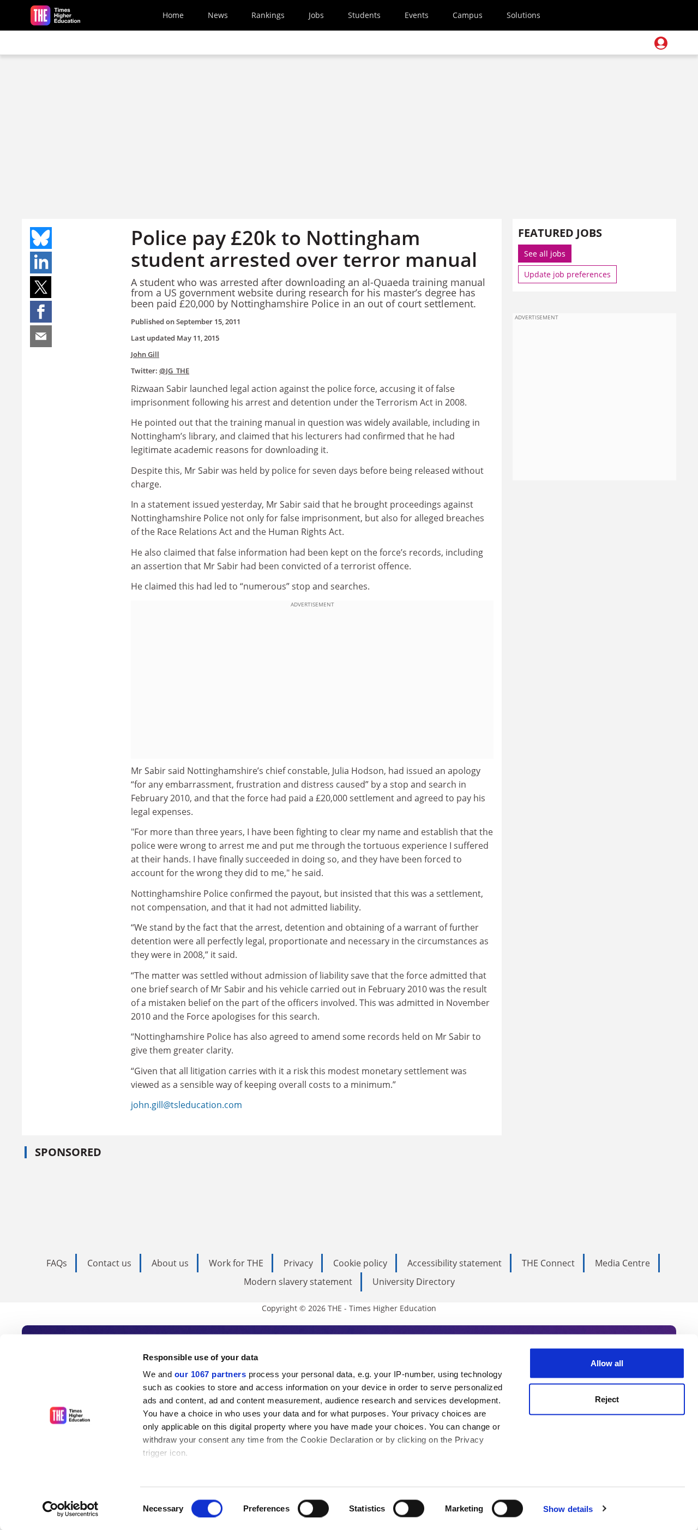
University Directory (413, 1282)
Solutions (523, 15)
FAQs (56, 1263)
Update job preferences (567, 274)
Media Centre (622, 1263)
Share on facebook (41, 312)
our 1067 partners (210, 1374)
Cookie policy (360, 1263)
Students (364, 15)
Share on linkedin (41, 262)
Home (173, 15)
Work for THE (236, 1263)
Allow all (607, 1363)
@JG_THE (174, 371)
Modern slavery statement (298, 1282)
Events (417, 15)
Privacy (298, 1263)
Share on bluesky (41, 238)
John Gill (145, 354)
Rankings (268, 15)
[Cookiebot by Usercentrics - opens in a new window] (70, 1509)
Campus (468, 15)
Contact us (109, 1263)
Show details (568, 1508)
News (218, 15)
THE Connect (548, 1263)
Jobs (316, 15)
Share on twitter (41, 287)
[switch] (313, 1508)
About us (170, 1263)
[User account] (661, 43)
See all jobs (544, 253)
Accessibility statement (454, 1263)
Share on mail (41, 336)
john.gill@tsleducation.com (186, 1105)
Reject (607, 1398)
